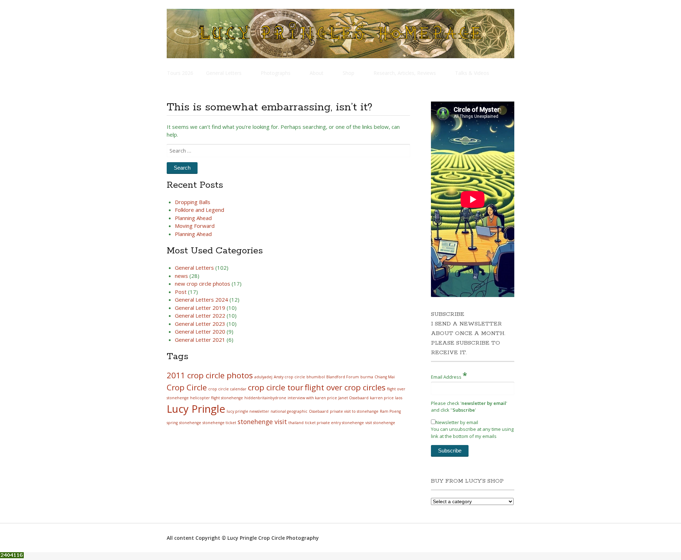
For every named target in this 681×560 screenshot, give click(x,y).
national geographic (289, 411)
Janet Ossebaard (353, 397)
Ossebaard (318, 411)
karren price (382, 397)
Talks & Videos (472, 73)
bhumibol (315, 376)
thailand (296, 422)
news (181, 275)
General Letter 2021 (200, 339)
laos (398, 397)
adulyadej (263, 376)
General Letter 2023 (200, 323)
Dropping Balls (192, 201)
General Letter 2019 (200, 307)
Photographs (275, 73)
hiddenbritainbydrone (265, 397)
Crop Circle (187, 387)
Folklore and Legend (199, 209)
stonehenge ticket (219, 422)
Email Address (449, 375)
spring (172, 422)
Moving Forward (195, 225)
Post (181, 291)
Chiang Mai (385, 376)
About (316, 73)
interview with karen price (312, 397)
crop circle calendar (227, 388)
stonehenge (190, 422)
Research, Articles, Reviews (404, 73)
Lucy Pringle (196, 409)
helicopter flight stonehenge (216, 397)
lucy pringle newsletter (248, 411)
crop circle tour (275, 387)
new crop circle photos (202, 283)
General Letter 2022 (200, 315)
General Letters (224, 73)
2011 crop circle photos (210, 375)
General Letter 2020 (200, 331)
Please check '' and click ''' (469, 406)
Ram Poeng (390, 411)
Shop (348, 73)
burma (366, 376)
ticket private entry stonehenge (334, 422)
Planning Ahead (193, 217)
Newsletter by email (457, 422)
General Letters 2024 (201, 299)
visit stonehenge (380, 422)
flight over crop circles (345, 387)
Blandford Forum (342, 376)
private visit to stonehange (354, 411)
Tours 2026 (180, 73)
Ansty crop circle (289, 376)
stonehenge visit (262, 421)
